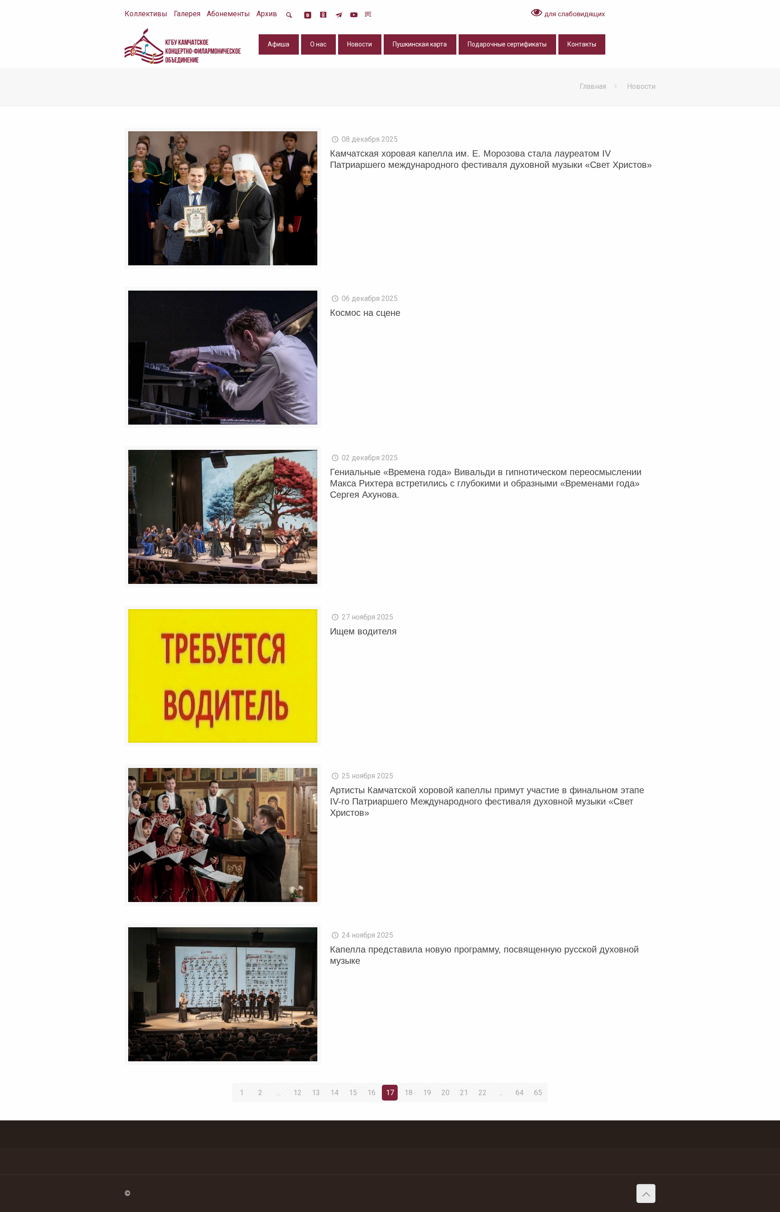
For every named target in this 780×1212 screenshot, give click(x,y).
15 (353, 1092)
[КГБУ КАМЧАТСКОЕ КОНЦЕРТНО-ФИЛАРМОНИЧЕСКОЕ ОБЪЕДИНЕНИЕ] (184, 46)
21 (464, 1092)
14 (334, 1092)
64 (519, 1092)
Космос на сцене (365, 313)
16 (371, 1092)
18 (408, 1092)
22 (482, 1092)
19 (427, 1092)
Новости (641, 86)
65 (538, 1092)
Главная (593, 86)
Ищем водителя (363, 631)
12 (297, 1092)
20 (445, 1092)
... (279, 1092)
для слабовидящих (574, 14)
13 (316, 1092)
